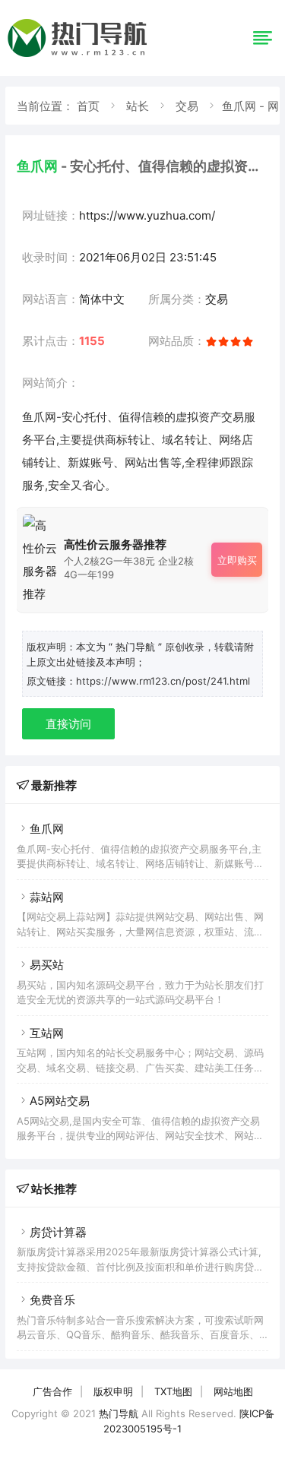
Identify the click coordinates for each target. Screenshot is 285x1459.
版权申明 (113, 1391)
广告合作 (52, 1391)
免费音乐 (52, 1300)
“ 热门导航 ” (137, 647)
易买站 (47, 964)
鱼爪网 (47, 828)
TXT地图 (173, 1391)
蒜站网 (47, 897)
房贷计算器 (58, 1232)
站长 (137, 106)
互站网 (47, 1033)
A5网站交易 (60, 1100)
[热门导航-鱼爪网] (79, 56)
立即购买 (237, 560)
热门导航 (118, 1413)
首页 (88, 106)
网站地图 (233, 1391)
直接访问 (68, 724)
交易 (187, 106)
